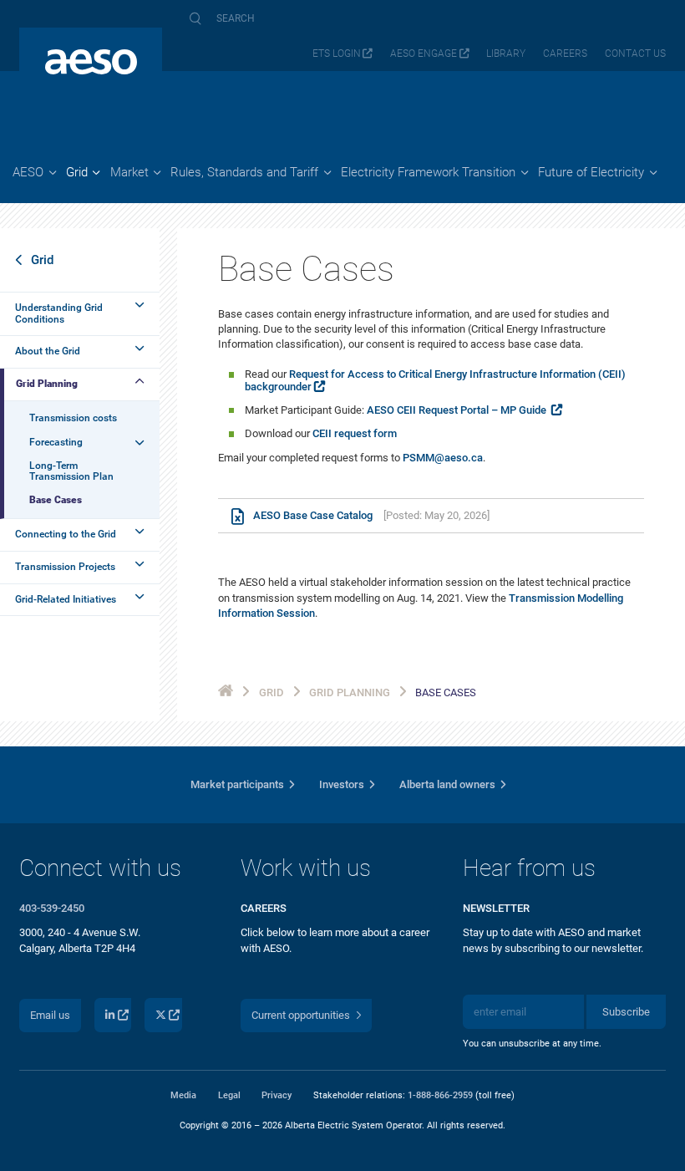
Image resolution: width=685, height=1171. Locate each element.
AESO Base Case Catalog (313, 516)
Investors (341, 784)
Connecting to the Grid (65, 534)
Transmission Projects (65, 567)
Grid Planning (47, 383)
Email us (50, 1015)
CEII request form (354, 433)
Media (183, 1095)
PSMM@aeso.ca (443, 457)
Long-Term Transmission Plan (71, 471)
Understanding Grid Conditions (59, 313)
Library (505, 53)
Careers (565, 53)
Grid (42, 259)
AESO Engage (423, 53)
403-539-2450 (51, 908)
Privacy (276, 1095)
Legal (229, 1095)
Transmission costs (73, 418)
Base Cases (55, 500)
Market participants (237, 784)
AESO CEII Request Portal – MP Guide (458, 410)
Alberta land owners (447, 784)
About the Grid (47, 351)
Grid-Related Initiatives (65, 599)
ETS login (336, 53)
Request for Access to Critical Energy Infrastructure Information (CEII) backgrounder (435, 380)
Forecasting (56, 442)
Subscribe (626, 1012)
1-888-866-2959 (440, 1095)
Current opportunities (300, 1015)
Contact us (635, 53)
